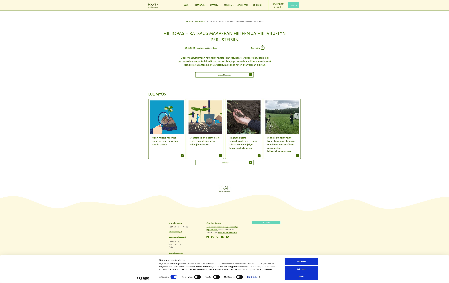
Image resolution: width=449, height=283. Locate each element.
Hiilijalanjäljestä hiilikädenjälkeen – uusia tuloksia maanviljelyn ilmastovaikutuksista (243, 142)
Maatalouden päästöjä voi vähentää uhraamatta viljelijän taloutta (204, 141)
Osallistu (242, 5)
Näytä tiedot (252, 277)
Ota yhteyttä (278, 4)
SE (282, 7)
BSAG (185, 5)
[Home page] (163, 5)
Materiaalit (200, 21)
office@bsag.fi (175, 231)
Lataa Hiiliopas (224, 75)
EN (278, 7)
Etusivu (189, 21)
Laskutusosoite (176, 253)
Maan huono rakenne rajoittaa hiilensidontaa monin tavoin (165, 141)
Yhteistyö (199, 5)
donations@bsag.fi (177, 237)
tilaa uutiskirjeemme (227, 232)
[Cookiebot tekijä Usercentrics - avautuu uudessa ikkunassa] (143, 278)
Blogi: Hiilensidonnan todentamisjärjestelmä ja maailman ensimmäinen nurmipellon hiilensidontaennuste (281, 144)
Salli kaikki (301, 261)
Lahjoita (293, 5)
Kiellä (301, 277)
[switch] (197, 277)
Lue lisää (224, 162)
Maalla (228, 5)
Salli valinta (301, 269)
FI (274, 7)
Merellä (214, 5)
